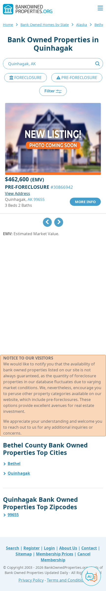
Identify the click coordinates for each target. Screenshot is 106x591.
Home (8, 24)
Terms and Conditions (67, 580)
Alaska (81, 24)
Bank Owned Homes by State (44, 24)
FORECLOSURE (27, 77)
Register (31, 548)
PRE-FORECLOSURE (78, 77)
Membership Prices (54, 554)
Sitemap (24, 554)
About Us (68, 548)
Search (12, 548)
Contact (89, 548)
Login (49, 548)
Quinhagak (19, 473)
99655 (13, 514)
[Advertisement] (53, 296)
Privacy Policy (31, 580)
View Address (17, 193)
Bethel (14, 463)
